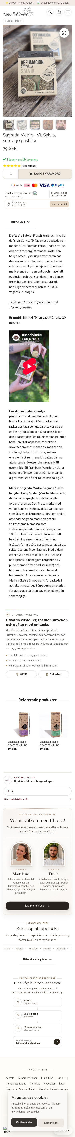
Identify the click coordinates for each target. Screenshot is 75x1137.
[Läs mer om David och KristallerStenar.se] (54, 854)
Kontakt (10, 1077)
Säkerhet (56, 674)
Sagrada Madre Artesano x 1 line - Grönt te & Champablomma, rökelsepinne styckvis (20, 743)
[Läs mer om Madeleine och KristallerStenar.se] (21, 854)
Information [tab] (21, 222)
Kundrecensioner (27, 1077)
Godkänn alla (24, 1122)
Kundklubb (47, 1077)
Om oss (61, 1077)
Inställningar (51, 1123)
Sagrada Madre (14, 20)
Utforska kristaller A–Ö (16, 799)
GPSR (23, 674)
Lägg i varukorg (47, 173)
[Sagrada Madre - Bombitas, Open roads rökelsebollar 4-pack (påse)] (53, 724)
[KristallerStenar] (22, 12)
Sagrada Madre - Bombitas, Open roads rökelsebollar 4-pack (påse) (52, 743)
